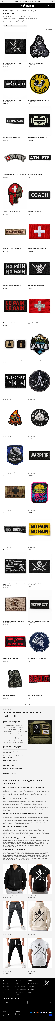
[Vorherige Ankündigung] (2, 1)
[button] (2, 5)
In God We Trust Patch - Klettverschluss (12, 248)
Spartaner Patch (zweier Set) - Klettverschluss (13, 360)
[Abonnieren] (25, 1002)
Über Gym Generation (33, 983)
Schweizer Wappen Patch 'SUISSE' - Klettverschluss (14, 174)
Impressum (5, 983)
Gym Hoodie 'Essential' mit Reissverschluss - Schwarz (15, 895)
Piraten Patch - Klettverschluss (34, 583)
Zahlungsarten (6, 989)
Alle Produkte (31, 989)
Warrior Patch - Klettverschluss (34, 472)
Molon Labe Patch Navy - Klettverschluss (37, 658)
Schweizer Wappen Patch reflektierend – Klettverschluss (36, 323)
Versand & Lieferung (20, 986)
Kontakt (17, 983)
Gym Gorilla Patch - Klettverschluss (35, 63)
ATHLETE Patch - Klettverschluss (35, 174)
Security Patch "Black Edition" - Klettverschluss (38, 621)
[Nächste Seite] (32, 704)
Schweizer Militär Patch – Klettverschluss (12, 509)
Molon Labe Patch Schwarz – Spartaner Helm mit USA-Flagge (15, 584)
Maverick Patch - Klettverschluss (10, 658)
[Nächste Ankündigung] (52, 1)
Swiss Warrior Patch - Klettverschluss (11, 211)
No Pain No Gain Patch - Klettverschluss (12, 285)
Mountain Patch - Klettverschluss (35, 360)
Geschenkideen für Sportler (19, 993)
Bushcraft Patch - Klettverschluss (10, 397)
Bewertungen (31, 986)
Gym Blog (30, 992)
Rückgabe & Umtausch (20, 989)
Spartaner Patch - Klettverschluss (35, 397)
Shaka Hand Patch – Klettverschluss (36, 285)
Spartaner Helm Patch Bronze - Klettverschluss (13, 621)
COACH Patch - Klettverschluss (34, 211)
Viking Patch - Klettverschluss (10, 695)
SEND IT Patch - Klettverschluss (35, 695)
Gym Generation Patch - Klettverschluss (12, 63)
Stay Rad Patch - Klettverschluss (35, 509)
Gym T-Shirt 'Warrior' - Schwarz (35, 895)
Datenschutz (6, 986)
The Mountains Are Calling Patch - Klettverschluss (14, 472)
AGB (4, 992)
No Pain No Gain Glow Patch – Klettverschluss (38, 137)
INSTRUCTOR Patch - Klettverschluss (11, 546)
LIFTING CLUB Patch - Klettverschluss (11, 137)
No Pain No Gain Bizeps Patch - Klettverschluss (38, 100)
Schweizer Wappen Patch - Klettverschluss (37, 248)
